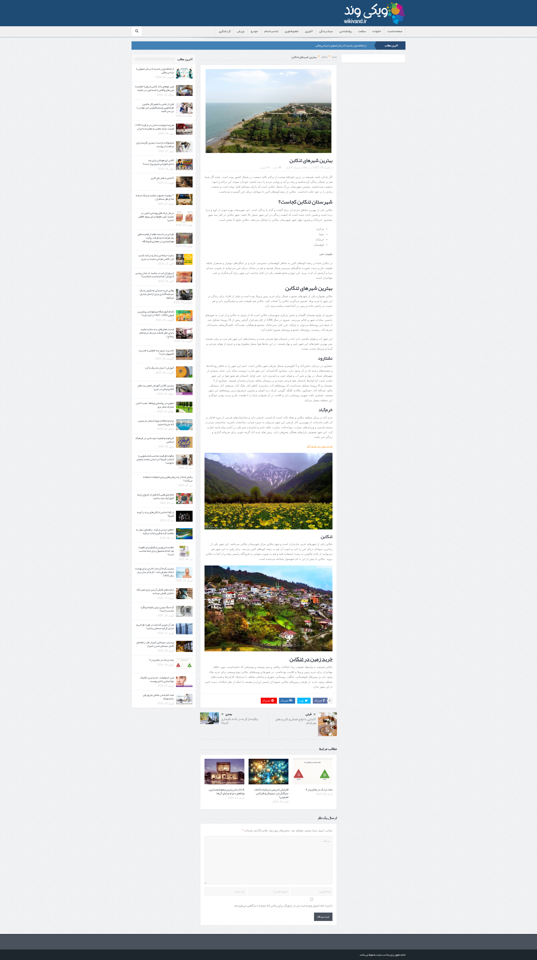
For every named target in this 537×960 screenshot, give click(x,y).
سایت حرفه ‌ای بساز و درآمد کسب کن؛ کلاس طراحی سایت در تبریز (156, 257)
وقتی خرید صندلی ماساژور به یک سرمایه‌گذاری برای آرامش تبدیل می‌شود (156, 294)
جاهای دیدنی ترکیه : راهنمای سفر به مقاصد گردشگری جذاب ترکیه (155, 531)
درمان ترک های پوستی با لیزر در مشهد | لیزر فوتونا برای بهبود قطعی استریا (156, 216)
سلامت (362, 31)
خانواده (377, 31)
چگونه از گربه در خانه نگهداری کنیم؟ (239, 721)
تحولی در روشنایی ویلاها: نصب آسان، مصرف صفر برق (155, 404)
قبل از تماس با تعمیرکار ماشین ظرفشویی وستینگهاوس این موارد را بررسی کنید (155, 107)
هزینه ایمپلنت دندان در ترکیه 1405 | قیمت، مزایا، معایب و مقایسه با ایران (154, 126)
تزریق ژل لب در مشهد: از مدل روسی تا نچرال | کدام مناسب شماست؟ (155, 274)
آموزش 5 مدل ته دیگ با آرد (159, 368)
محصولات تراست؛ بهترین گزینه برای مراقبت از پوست (155, 144)
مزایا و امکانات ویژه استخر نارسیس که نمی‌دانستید (156, 422)
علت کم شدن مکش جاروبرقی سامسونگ (158, 696)
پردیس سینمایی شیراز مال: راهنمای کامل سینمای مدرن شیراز (155, 644)
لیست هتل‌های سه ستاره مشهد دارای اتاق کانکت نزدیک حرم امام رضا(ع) (157, 333)
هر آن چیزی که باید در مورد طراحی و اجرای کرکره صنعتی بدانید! (155, 626)
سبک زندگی (326, 31)
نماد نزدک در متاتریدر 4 (319, 789)
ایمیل (263, 167)
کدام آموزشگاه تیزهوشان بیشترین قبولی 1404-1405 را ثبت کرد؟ (155, 313)
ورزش (240, 31)
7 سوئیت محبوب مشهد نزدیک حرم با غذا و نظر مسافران (155, 197)
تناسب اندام (271, 31)
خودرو (254, 31)
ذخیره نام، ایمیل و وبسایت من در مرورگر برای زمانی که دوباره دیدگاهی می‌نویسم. (283, 905)
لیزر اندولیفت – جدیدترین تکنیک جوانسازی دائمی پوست (157, 679)
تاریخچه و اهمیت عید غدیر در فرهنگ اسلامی (154, 439)
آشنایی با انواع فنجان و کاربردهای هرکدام (295, 721)
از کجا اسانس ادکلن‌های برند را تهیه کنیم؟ (155, 514)
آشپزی (309, 31)
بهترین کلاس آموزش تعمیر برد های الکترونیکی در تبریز (156, 387)
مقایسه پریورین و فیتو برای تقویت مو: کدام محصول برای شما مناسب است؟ (156, 551)
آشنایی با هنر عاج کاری (162, 178)
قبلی (309, 714)
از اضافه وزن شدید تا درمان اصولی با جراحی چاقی (155, 70)
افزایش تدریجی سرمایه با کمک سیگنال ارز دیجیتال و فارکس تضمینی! (271, 793)
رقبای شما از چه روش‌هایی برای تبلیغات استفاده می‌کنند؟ (168, 478)
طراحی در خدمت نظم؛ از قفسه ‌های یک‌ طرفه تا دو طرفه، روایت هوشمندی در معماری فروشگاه (156, 237)
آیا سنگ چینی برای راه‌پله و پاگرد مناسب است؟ (157, 609)
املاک (305, 167)
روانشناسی (345, 31)
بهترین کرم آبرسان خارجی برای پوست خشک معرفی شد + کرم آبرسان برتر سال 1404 (154, 572)
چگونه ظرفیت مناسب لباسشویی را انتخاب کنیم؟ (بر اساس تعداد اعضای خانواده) (155, 459)
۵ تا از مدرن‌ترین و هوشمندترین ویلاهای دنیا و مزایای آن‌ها (226, 791)
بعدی (228, 714)
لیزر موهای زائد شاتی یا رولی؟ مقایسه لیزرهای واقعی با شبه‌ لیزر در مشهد (328, 45)
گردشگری (225, 31)
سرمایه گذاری (293, 167)
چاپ (275, 167)
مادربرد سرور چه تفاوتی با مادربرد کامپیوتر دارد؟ (156, 352)
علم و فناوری (291, 31)
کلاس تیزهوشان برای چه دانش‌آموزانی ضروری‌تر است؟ (158, 162)
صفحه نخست (394, 31)
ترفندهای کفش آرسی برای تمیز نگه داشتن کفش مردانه (155, 591)
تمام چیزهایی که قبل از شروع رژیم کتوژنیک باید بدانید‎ (155, 496)
